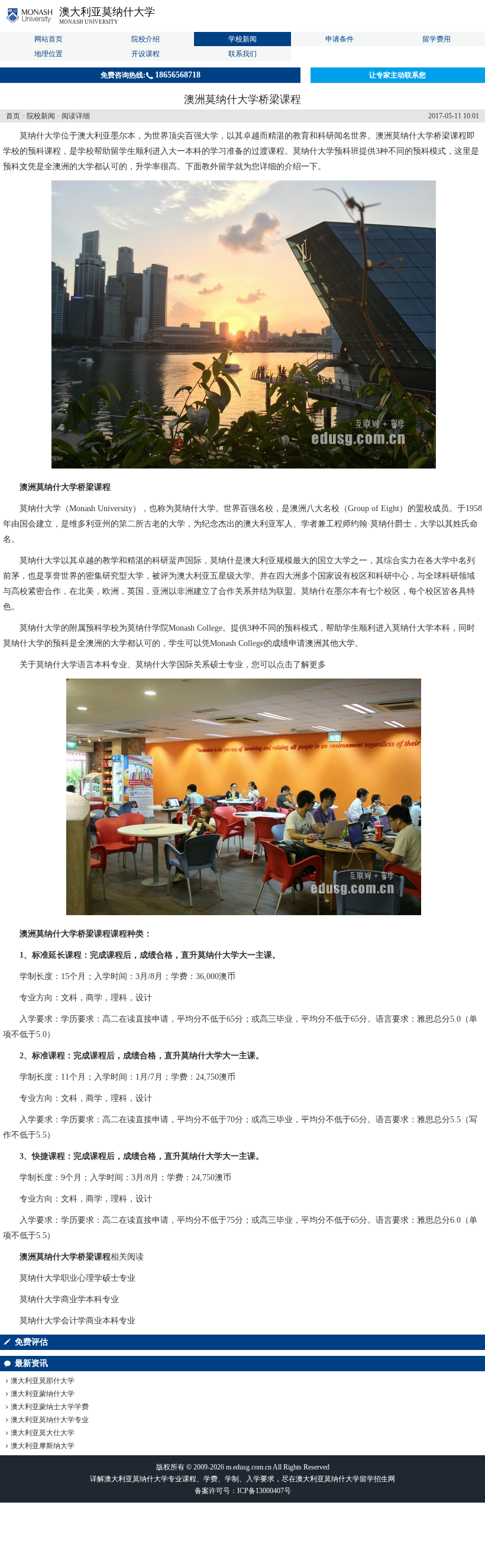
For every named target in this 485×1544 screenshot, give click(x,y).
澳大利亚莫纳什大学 (107, 12)
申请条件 (339, 39)
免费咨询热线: (151, 74)
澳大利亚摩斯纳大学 (43, 1446)
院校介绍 (145, 39)
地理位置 (48, 54)
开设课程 (145, 54)
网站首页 (48, 39)
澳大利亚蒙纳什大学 (43, 1394)
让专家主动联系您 (397, 75)
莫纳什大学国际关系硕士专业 (189, 664)
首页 (13, 116)
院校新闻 (41, 116)
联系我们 (242, 54)
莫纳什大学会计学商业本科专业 (77, 1320)
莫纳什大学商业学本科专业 (69, 1299)
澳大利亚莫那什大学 (43, 1381)
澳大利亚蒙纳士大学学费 (50, 1407)
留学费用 (436, 39)
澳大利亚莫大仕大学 (43, 1433)
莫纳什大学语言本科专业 (81, 664)
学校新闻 (242, 39)
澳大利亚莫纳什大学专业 (50, 1420)
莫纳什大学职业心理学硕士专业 (77, 1278)
